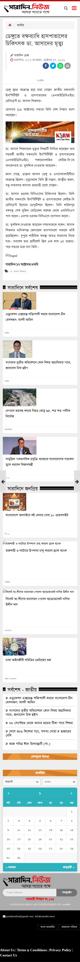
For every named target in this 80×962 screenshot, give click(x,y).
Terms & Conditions (32, 950)
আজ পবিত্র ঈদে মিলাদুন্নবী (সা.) (29, 744)
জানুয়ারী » (68, 867)
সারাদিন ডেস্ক (21, 55)
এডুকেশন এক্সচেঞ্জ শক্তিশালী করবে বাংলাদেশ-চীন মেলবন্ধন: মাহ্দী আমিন (35, 317)
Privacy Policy (60, 950)
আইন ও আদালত (10, 679)
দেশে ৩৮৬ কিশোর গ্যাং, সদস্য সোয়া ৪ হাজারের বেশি (38, 733)
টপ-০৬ (7, 478)
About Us (7, 950)
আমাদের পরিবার (69, 927)
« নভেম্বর (11, 867)
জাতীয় (20, 25)
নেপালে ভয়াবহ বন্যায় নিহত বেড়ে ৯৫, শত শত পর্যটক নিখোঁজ (38, 414)
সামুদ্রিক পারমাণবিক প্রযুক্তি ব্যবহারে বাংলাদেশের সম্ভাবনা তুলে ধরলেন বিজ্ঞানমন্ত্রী (40, 462)
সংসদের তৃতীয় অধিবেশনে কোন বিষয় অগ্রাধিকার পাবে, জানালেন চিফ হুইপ (38, 365)
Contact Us (8, 955)
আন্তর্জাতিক (8, 429)
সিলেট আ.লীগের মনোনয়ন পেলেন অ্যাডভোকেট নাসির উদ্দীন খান (38, 602)
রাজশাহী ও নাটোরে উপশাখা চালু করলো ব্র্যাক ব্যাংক (36, 551)
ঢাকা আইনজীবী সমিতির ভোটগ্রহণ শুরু (28, 660)
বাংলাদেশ (8, 630)
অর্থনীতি (7, 582)
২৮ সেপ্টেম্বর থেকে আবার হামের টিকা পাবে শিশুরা (40, 723)
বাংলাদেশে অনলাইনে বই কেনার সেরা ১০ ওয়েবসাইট (37, 515)
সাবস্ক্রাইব (66, 892)
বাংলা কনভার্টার (48, 927)
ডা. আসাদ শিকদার (18, 271)
